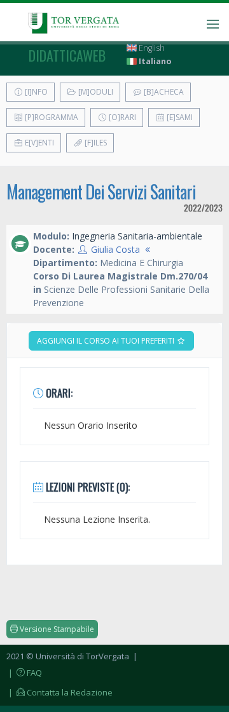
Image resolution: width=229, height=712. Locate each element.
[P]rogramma (50, 117)
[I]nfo (35, 91)
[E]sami (179, 117)
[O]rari (121, 117)
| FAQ (24, 672)
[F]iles (95, 142)
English (151, 48)
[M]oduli (94, 91)
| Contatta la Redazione (59, 692)
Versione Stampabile (56, 629)
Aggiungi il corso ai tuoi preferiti (106, 340)
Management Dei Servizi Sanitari (101, 191)
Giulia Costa (115, 249)
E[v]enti (38, 142)
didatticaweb (67, 55)
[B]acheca (163, 91)
